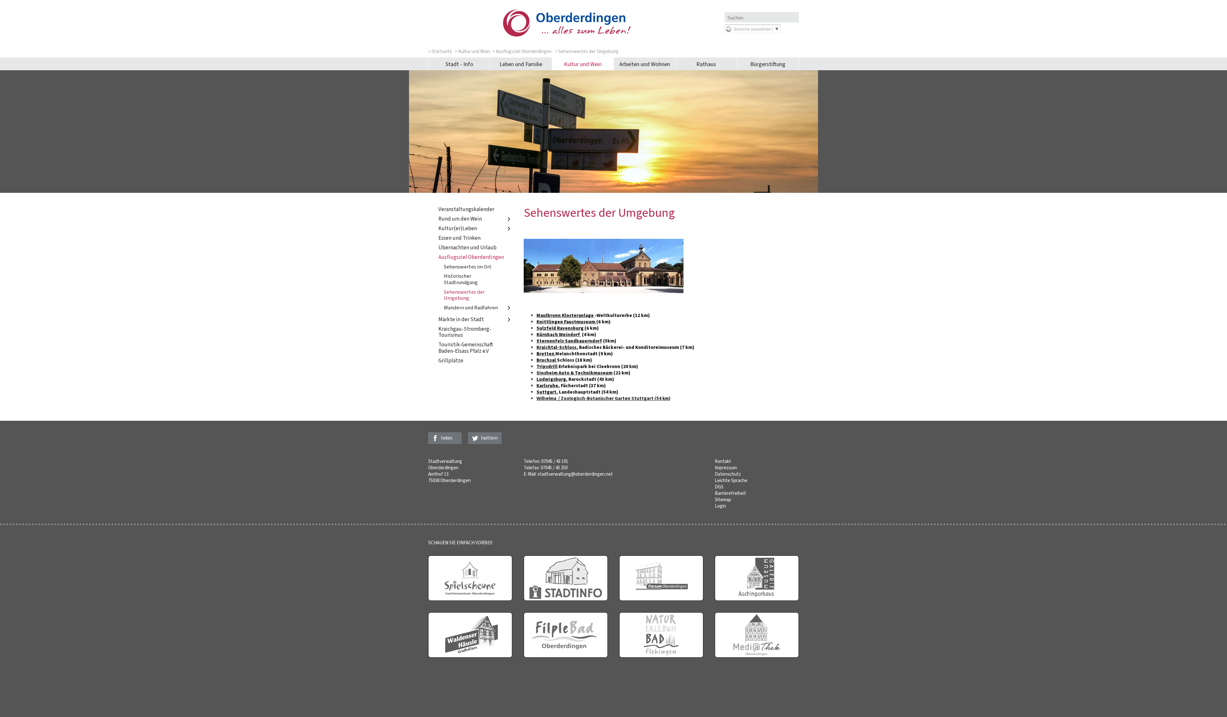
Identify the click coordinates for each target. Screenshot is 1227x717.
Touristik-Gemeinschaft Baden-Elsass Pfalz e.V (465, 348)
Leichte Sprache (731, 480)
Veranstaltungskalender (466, 209)
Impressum (726, 467)
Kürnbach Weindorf (558, 334)
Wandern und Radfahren (471, 307)
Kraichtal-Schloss (556, 347)
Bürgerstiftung (767, 64)
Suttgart (546, 392)
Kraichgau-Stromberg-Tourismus (464, 332)
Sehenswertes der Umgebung (464, 295)
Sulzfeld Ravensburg (560, 328)
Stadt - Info (459, 64)
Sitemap (723, 499)
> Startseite (440, 51)
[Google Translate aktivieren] (753, 31)
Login (720, 506)
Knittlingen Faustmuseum (566, 322)
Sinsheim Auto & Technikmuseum (574, 373)
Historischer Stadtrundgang (461, 279)
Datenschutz (728, 474)
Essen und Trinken (459, 238)
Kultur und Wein (583, 64)
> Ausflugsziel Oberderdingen (522, 51)
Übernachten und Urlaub (467, 247)
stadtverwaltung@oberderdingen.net (575, 474)
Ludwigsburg (551, 379)
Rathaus (706, 64)
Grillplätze (450, 361)
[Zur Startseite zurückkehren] (576, 13)
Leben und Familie (520, 64)
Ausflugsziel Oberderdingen (471, 257)
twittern (489, 438)
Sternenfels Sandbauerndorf (569, 341)
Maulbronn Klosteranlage (565, 315)
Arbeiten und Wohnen (644, 64)
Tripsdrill (547, 366)
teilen (446, 438)
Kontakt (723, 461)
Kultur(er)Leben (457, 228)
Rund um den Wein (460, 219)
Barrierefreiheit (730, 493)
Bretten (545, 354)
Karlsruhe (547, 385)
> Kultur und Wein (472, 51)
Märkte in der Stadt (461, 319)
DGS (719, 487)
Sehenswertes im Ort (467, 266)
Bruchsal (546, 360)
